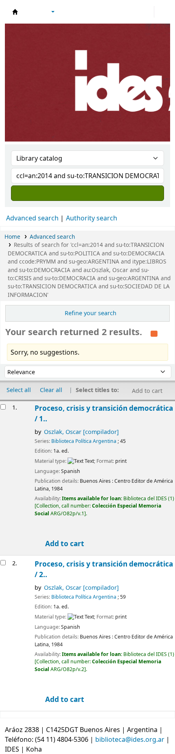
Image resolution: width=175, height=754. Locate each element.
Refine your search (90, 313)
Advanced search (32, 218)
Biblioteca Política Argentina (83, 441)
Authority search (91, 218)
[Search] (87, 193)
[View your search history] (161, 12)
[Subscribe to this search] (154, 332)
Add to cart (64, 543)
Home (12, 236)
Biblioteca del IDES (15, 12)
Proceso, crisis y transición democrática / (104, 413)
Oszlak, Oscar (81, 432)
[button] (30, 12)
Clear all (51, 390)
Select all (19, 390)
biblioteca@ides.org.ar (129, 739)
